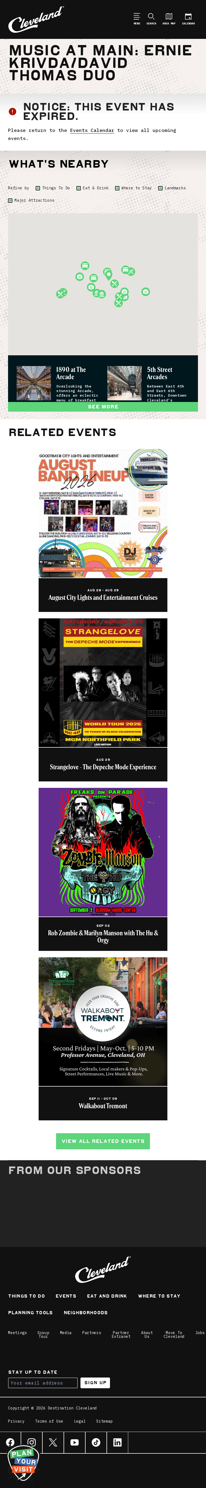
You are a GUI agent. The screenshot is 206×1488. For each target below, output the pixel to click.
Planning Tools (30, 1313)
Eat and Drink (107, 1296)
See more (103, 407)
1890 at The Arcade (71, 373)
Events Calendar (92, 130)
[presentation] (34, 383)
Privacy (16, 1421)
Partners (91, 1332)
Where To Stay (159, 1296)
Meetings (17, 1332)
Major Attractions (34, 200)
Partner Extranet (121, 1334)
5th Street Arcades (159, 373)
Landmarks (175, 188)
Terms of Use (49, 1421)
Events (66, 1296)
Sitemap (104, 1421)
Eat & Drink (96, 188)
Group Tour (43, 1334)
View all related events (103, 1141)
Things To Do (56, 188)
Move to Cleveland (174, 1334)
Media (66, 1332)
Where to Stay (137, 188)
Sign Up (95, 1383)
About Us (147, 1334)
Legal (80, 1421)
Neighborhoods (86, 1313)
